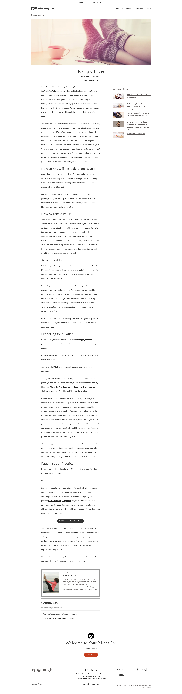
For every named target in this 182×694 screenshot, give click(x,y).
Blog (34, 15)
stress (76, 532)
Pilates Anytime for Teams (91, 676)
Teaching (40, 15)
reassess (67, 161)
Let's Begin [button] (91, 655)
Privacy (90, 674)
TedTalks (53, 91)
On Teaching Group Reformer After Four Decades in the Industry (137, 106)
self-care (58, 132)
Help (88, 670)
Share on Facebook (91, 80)
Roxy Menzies (85, 76)
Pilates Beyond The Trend (136, 134)
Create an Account (61, 618)
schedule (94, 266)
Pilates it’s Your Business (60, 387)
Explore (102, 674)
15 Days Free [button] (95, 2)
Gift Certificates (81, 674)
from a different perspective (59, 500)
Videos (128, 8)
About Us (119, 8)
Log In (149, 8)
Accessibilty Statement (91, 684)
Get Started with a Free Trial (70, 521)
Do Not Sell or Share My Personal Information (91, 678)
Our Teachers (138, 8)
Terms (97, 674)
